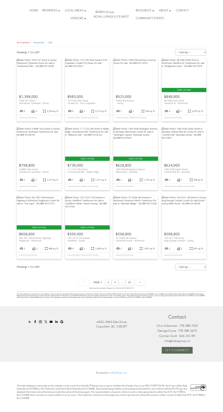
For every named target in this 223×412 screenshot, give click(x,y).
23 (129, 282)
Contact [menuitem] (182, 10)
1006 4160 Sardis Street (177, 170)
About (163, 10)
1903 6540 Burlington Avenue (130, 170)
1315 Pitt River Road (81, 102)
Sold (50, 42)
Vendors (76, 18)
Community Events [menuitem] (150, 18)
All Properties (23, 42)
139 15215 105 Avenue (79, 239)
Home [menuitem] (34, 10)
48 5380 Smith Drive (176, 102)
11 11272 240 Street (83, 170)
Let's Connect (177, 350)
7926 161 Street (34, 102)
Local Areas (74, 10)
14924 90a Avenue (125, 102)
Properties (49, 10)
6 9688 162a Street (34, 170)
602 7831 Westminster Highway (35, 239)
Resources (143, 10)
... (122, 282)
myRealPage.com (118, 373)
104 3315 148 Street (179, 239)
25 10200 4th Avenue (130, 239)
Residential (39, 42)
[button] (29, 321)
